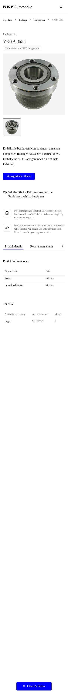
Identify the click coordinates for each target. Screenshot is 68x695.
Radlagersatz (39, 20)
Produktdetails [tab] (13, 246)
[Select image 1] (12, 127)
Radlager (23, 20)
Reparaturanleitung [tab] (41, 246)
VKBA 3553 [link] (57, 20)
